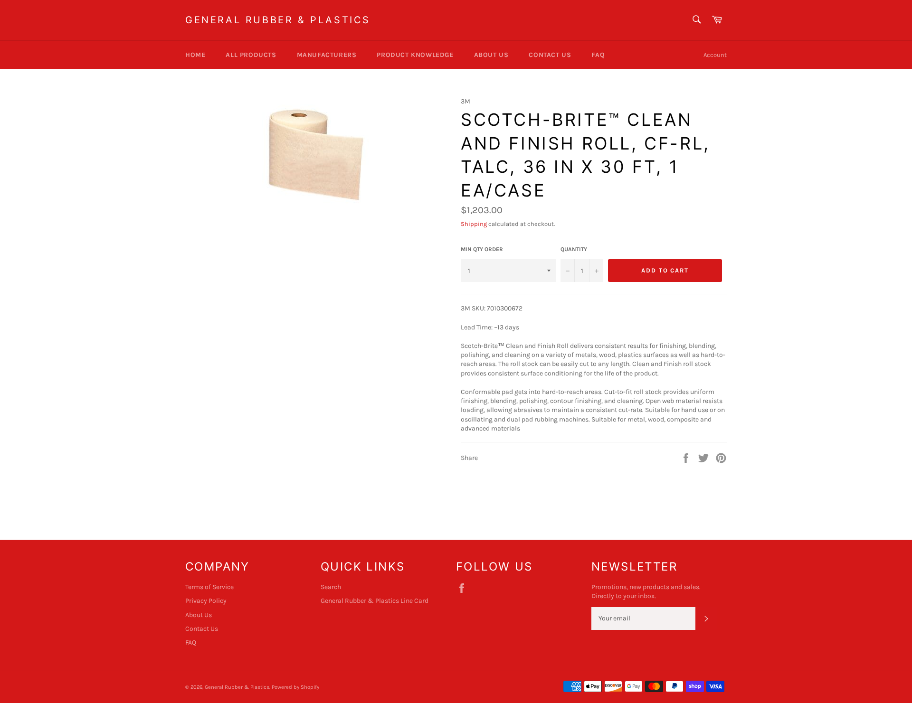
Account (715, 54)
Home (195, 55)
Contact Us (550, 55)
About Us (491, 55)
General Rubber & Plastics (277, 20)
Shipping (474, 223)
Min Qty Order (482, 249)
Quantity (573, 249)
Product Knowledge (415, 55)
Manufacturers (327, 55)
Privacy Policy (206, 601)
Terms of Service (209, 587)
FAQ (598, 55)
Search (331, 587)
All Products (251, 55)
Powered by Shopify (295, 687)
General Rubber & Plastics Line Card (374, 601)
